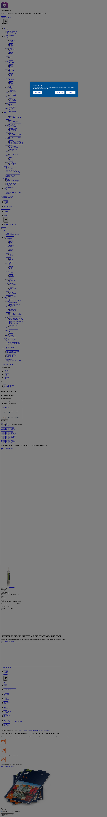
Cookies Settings (37, 92)
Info (48, 88)
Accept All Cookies (59, 92)
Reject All (70, 92)
